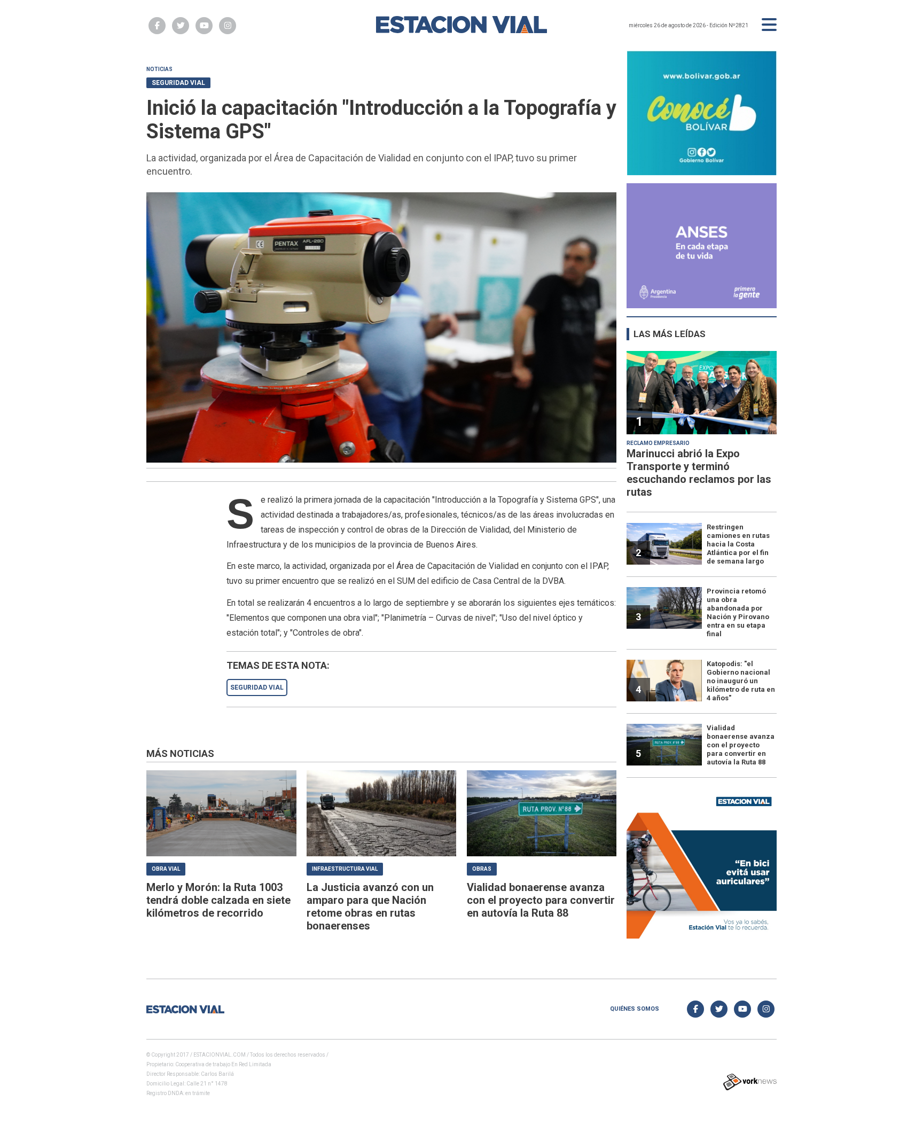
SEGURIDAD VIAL (257, 687)
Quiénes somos (634, 1008)
